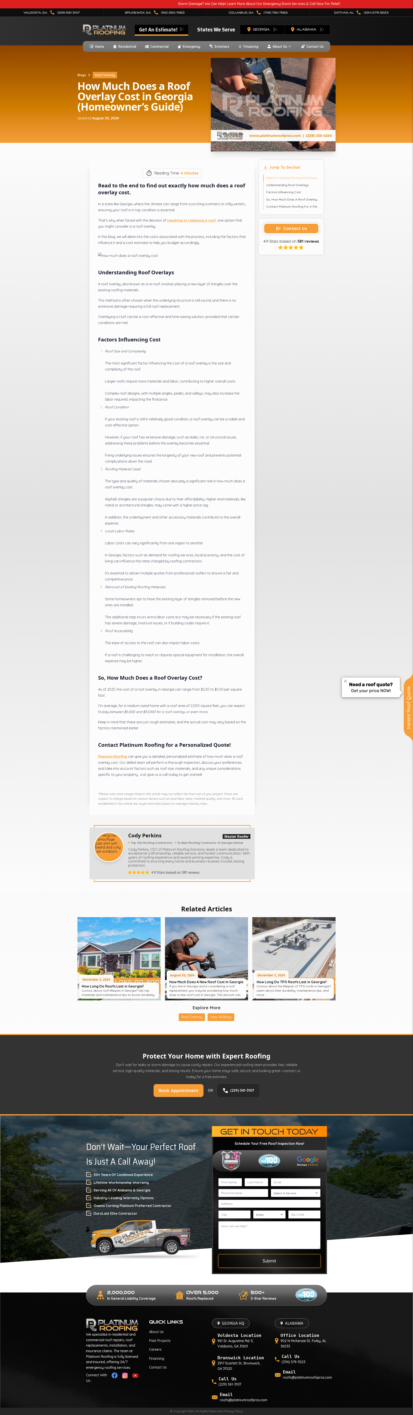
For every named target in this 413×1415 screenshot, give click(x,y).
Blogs (81, 75)
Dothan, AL (361, 12)
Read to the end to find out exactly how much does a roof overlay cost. (292, 178)
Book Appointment (178, 1090)
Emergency (191, 46)
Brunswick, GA (155, 12)
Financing (250, 46)
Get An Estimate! (159, 29)
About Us (280, 46)
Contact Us (315, 46)
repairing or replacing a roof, (192, 220)
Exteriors (222, 46)
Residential (127, 46)
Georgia (261, 29)
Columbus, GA (258, 12)
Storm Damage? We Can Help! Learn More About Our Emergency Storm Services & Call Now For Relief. (186, 4)
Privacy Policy (233, 1411)
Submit (269, 1261)
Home (99, 46)
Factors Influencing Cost (283, 192)
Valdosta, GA (51, 12)
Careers (155, 1349)
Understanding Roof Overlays (287, 185)
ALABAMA (294, 1323)
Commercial (159, 46)
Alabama (306, 29)
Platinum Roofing (112, 756)
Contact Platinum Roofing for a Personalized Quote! (292, 206)
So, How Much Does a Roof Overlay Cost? (292, 199)
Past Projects (160, 1340)
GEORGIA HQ (233, 1323)
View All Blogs (221, 1017)
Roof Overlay (105, 75)
